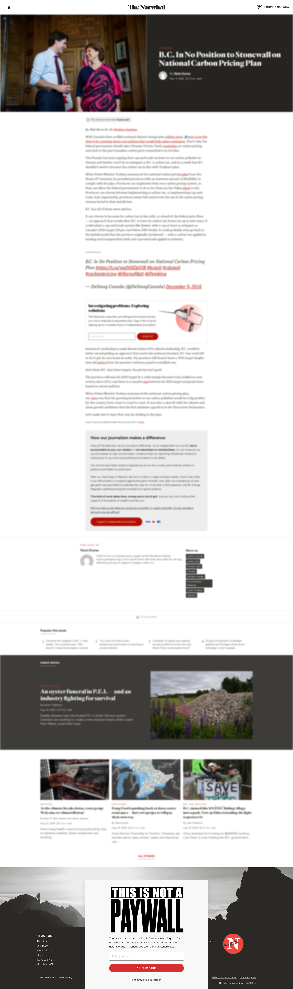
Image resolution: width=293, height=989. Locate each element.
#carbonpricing (100, 274)
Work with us (45, 950)
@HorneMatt (131, 274)
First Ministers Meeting (194, 583)
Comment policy (248, 977)
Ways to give (44, 959)
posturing (170, 146)
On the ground (195, 804)
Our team (42, 945)
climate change (195, 576)
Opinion (166, 48)
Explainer (119, 804)
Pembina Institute (125, 129)
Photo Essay (49, 686)
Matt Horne (182, 73)
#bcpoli (154, 268)
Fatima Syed (121, 822)
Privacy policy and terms (224, 977)
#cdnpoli (171, 268)
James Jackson (80, 818)
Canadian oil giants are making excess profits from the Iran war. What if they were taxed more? (172, 644)
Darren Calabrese (53, 705)
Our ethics (43, 955)
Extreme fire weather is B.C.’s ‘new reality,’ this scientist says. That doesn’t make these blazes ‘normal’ (67, 644)
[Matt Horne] (164, 75)
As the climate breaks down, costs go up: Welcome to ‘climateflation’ (72, 810)
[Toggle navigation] (8, 7)
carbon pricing (195, 556)
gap (145, 382)
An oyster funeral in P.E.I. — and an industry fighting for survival (85, 694)
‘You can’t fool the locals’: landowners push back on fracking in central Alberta (121, 644)
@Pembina (156, 274)
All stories (146, 856)
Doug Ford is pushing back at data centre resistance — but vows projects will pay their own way (144, 812)
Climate (191, 571)
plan (185, 174)
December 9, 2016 (184, 287)
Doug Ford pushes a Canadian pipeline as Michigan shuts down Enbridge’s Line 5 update (225, 644)
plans (186, 188)
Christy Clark (194, 566)
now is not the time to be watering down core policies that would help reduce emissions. (146, 139)
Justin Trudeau (195, 590)
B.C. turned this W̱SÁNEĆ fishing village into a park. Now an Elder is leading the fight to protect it (217, 812)
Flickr (142, 422)
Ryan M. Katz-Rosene (55, 818)
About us (42, 941)
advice (101, 362)
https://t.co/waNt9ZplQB (121, 268)
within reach (174, 137)
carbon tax (193, 561)
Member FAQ (45, 964)
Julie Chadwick (195, 822)
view (94, 398)
